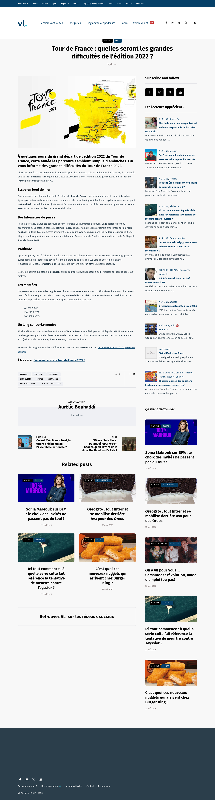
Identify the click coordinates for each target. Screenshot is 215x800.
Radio (124, 23)
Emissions (183, 270)
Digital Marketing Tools (171, 353)
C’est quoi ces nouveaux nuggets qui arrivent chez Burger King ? (107, 576)
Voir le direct (143, 23)
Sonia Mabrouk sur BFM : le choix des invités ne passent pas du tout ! (46, 514)
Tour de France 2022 (51, 384)
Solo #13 (163, 329)
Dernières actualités (51, 23)
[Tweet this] (134, 374)
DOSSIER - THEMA (168, 270)
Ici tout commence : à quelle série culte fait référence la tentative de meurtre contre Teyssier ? (46, 578)
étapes (40, 379)
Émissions (140, 4)
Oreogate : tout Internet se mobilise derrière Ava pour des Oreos (107, 514)
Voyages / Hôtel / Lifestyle (93, 4)
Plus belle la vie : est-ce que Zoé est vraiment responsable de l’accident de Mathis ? (171, 127)
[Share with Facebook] (130, 374)
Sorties (76, 4)
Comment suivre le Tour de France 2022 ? (59, 360)
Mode (119, 4)
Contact (90, 786)
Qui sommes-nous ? (27, 786)
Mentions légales (74, 786)
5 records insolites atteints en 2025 (178, 306)
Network (163, 274)
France (34, 4)
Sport (54, 4)
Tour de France (27, 384)
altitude (24, 374)
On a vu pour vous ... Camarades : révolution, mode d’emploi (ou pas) (170, 575)
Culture (45, 4)
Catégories (75, 23)
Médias (38, 480)
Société (173, 302)
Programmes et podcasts (101, 23)
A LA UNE (108, 40)
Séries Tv (39, 540)
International (23, 4)
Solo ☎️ (175, 325)
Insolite (171, 376)
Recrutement (104, 786)
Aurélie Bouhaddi (76, 407)
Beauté (129, 4)
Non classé (164, 349)
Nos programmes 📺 (51, 786)
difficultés (25, 379)
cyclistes (53, 374)
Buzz (161, 372)
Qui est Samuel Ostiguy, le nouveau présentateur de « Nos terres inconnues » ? (171, 246)
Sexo (110, 4)
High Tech (65, 4)
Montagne (53, 379)
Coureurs (39, 374)
